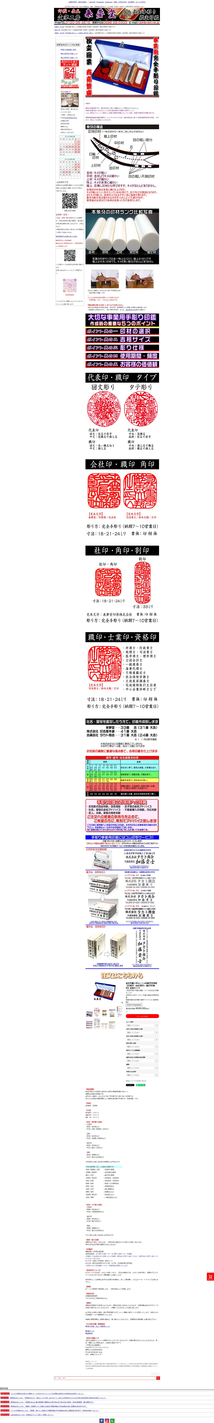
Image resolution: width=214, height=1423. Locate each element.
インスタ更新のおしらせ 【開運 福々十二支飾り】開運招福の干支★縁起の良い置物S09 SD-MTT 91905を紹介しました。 (50, 1410)
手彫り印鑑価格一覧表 (69, 49)
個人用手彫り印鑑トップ (69, 53)
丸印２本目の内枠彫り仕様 (135, 1036)
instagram (108, 2)
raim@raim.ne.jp (71, 118)
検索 (158, 1378)
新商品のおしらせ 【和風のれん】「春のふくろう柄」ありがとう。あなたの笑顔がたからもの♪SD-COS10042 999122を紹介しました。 (54, 1398)
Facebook (100, 2)
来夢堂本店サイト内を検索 (68, 45)
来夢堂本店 (73, 2)
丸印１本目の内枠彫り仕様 (135, 1029)
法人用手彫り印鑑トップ (69, 57)
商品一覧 (57, 30)
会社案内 (131, 2)
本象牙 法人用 (59, 27)
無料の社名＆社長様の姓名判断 (136, 1057)
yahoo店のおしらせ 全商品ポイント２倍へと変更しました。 (27, 1415)
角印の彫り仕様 (131, 1043)
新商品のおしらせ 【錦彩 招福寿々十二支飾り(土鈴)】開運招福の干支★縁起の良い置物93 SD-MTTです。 (44, 1406)
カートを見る (140, 2)
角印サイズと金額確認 (133, 1050)
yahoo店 (92, 2)
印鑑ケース (90, 1331)
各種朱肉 (89, 1333)
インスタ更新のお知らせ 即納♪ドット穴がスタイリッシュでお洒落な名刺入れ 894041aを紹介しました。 (42, 1393)
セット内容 (130, 1022)
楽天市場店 (82, 2)
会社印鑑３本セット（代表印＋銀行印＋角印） (79, 33)
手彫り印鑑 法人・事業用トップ (98, 1326)
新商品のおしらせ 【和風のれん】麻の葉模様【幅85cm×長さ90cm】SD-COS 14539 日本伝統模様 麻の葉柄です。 (47, 1402)
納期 (128, 1064)
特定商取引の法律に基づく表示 (67, 236)
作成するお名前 (131, 1071)
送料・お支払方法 (120, 2)
